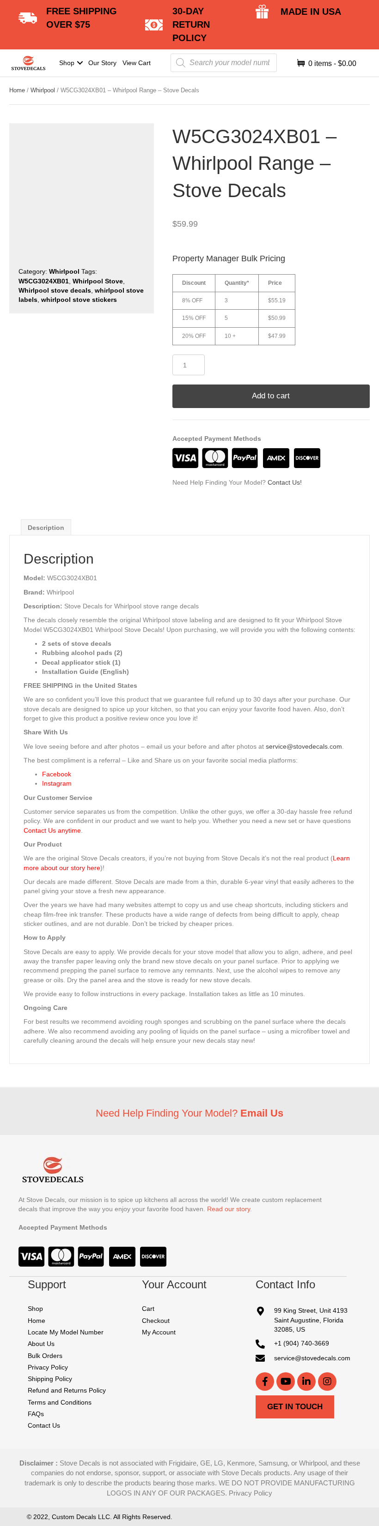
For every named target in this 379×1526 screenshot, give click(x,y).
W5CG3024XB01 (43, 281)
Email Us (261, 1113)
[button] (80, 63)
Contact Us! (285, 482)
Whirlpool (43, 90)
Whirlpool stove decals (54, 290)
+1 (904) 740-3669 (301, 1343)
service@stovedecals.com (304, 746)
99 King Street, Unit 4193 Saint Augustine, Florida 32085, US (311, 1320)
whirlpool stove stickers (79, 299)
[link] (71, 63)
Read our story (228, 1209)
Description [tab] (46, 527)
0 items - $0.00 (331, 63)
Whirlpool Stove (98, 281)
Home (17, 90)
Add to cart (271, 395)
